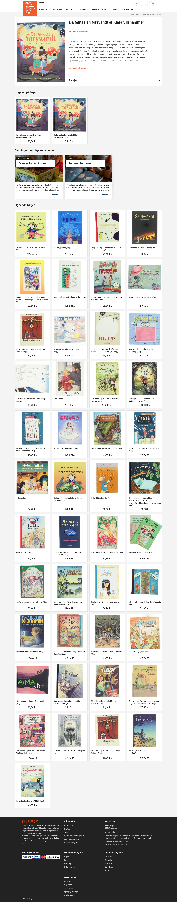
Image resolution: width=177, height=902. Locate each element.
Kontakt (67, 829)
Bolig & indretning (70, 867)
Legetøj (67, 860)
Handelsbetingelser (71, 843)
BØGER (41, 3)
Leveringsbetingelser (72, 839)
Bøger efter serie (127, 9)
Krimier (107, 870)
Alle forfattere (69, 895)
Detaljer (73, 80)
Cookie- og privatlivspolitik (74, 836)
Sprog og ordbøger (71, 892)
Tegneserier (95, 9)
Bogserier (108, 860)
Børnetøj (67, 864)
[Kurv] (153, 3)
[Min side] (136, 3)
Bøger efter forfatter (109, 9)
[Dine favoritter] (142, 3)
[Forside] (30, 8)
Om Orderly (68, 826)
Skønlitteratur (44, 9)
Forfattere (108, 857)
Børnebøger (57, 9)
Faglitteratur (71, 9)
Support (67, 832)
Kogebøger (84, 9)
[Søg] (147, 3)
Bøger (132, 14)
